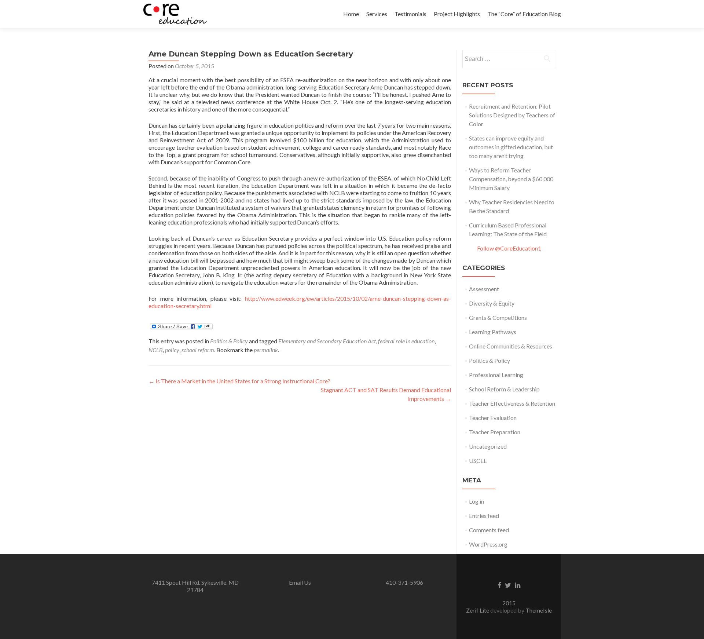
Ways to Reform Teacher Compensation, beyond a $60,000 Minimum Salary (511, 179)
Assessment (484, 288)
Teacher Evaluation (493, 417)
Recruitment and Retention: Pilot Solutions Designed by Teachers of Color (512, 115)
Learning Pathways (492, 331)
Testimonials (410, 13)
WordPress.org (488, 544)
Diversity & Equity (491, 303)
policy (172, 349)
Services (376, 13)
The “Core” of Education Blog (524, 13)
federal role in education (406, 340)
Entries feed (484, 515)
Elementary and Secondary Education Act (327, 340)
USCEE (478, 460)
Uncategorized (488, 446)
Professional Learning (496, 374)
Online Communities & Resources (510, 346)
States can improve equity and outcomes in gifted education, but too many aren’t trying (511, 147)
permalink (266, 349)
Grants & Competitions (498, 317)
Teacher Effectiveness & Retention (512, 403)
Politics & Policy (229, 340)
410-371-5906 (404, 582)
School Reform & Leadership (504, 389)
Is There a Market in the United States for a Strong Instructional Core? (239, 380)
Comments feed (489, 529)
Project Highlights (457, 13)
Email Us (300, 582)
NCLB (155, 349)
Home (351, 13)
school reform (198, 349)
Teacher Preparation (494, 431)
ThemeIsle (538, 610)
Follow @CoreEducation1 (509, 248)
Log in (476, 501)
